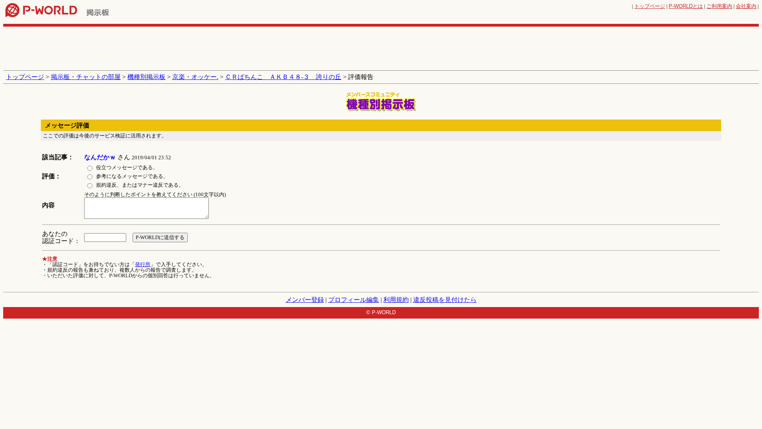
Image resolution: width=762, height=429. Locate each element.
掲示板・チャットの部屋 (86, 76)
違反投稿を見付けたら (445, 299)
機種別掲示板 (146, 76)
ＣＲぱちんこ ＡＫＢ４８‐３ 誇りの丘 (283, 76)
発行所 (142, 264)
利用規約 (396, 299)
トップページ (649, 6)
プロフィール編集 (353, 299)
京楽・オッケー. (195, 76)
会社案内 (746, 6)
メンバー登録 (305, 299)
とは (686, 6)
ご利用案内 (719, 6)
